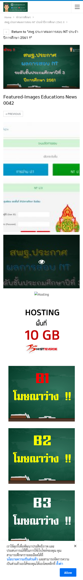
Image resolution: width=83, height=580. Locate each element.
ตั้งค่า (59, 564)
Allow (68, 572)
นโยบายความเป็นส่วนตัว (22, 559)
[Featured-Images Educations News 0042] (41, 149)
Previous (14, 114)
